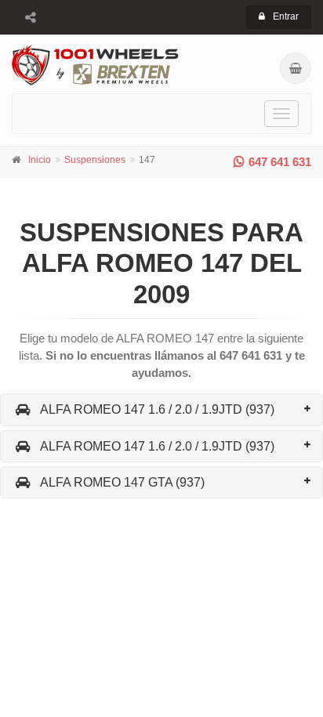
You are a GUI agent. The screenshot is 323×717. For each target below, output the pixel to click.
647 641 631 (280, 161)
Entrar (286, 16)
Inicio (39, 159)
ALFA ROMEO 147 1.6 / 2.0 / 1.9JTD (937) (157, 409)
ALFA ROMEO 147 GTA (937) (122, 482)
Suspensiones (94, 159)
